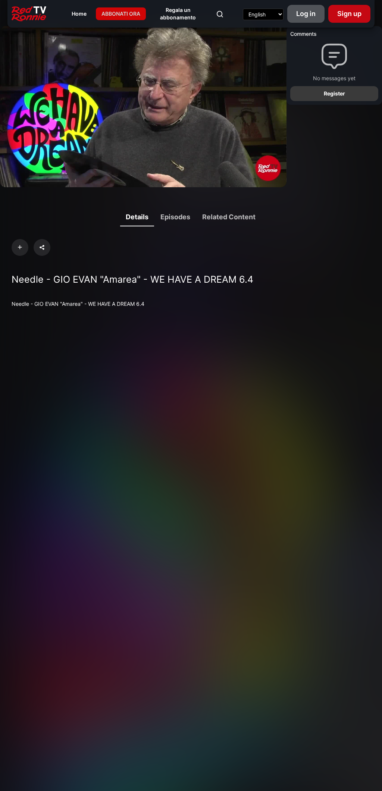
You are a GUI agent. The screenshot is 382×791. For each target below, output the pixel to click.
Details (137, 217)
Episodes (175, 217)
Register (334, 93)
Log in (306, 14)
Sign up (349, 14)
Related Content (229, 217)
